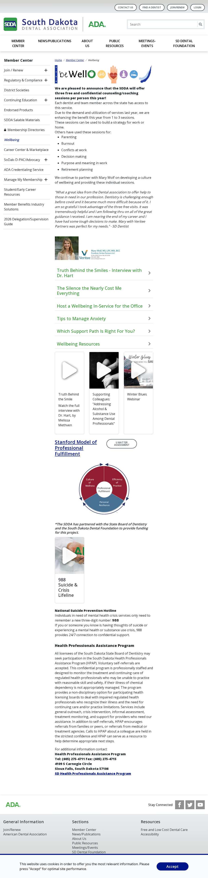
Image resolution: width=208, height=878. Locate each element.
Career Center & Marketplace (26, 150)
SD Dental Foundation (184, 43)
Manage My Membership (23, 179)
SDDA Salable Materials (22, 120)
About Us (87, 43)
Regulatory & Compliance (23, 80)
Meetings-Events (147, 43)
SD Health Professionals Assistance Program (93, 773)
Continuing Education (20, 100)
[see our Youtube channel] (200, 804)
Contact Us (125, 7)
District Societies (16, 90)
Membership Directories (26, 130)
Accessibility (150, 834)
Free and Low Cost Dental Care (164, 829)
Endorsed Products (18, 110)
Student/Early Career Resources (20, 192)
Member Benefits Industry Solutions (24, 206)
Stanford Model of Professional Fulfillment (76, 448)
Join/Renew (177, 7)
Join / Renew (13, 70)
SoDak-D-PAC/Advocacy (22, 159)
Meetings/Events (85, 847)
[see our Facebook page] (179, 804)
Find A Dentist (152, 7)
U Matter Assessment (121, 444)
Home (58, 60)
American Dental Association (25, 834)
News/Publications (54, 41)
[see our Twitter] (189, 804)
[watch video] (69, 370)
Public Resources (115, 43)
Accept (172, 866)
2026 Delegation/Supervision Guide (26, 221)
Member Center (18, 43)
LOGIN (197, 7)
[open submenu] (46, 70)
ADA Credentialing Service (23, 169)
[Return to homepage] (55, 24)
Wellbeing (11, 140)
